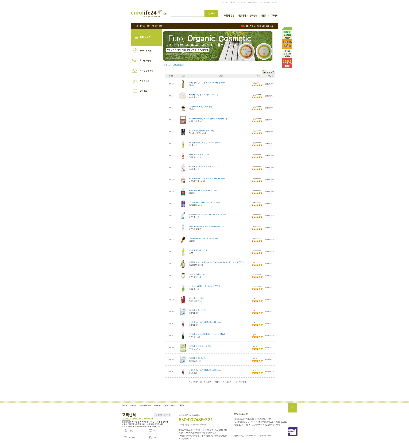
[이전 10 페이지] (195, 382)
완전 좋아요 (194, 97)
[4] (213, 382)
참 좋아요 (193, 145)
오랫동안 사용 (195, 361)
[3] (210, 382)
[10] (229, 382)
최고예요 (193, 373)
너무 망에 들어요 (196, 121)
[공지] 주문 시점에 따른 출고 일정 (149, 26)
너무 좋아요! (194, 337)
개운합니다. (194, 313)
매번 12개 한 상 (195, 301)
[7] (221, 382)
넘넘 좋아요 (194, 169)
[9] (226, 382)
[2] (207, 382)
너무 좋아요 (194, 217)
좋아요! (192, 241)
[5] (216, 382)
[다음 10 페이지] (240, 382)
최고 (191, 253)
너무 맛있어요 (195, 277)
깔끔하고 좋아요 (196, 265)
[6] (218, 382)
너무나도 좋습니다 (197, 181)
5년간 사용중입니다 (197, 133)
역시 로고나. (194, 349)
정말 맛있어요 (195, 157)
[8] (224, 382)
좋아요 (192, 85)
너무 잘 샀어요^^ (196, 229)
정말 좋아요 (194, 289)
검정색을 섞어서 (196, 205)
